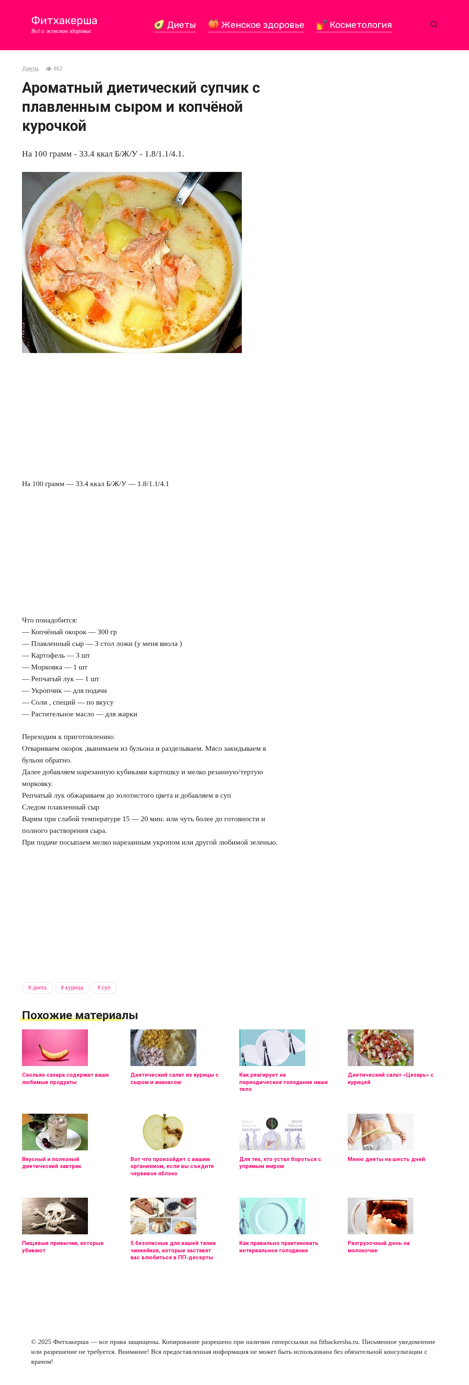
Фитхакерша (64, 20)
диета (40, 987)
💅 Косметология (354, 24)
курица (74, 987)
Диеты (30, 69)
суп (106, 987)
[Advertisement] (150, 415)
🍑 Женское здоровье (256, 24)
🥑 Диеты (175, 24)
